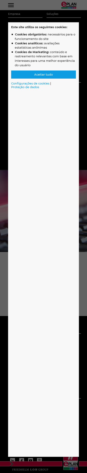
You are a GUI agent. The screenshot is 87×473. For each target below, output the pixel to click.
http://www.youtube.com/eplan (30, 460)
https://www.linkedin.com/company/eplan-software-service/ (12, 460)
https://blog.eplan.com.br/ (39, 460)
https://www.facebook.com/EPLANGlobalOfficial (21, 460)
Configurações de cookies (30, 83)
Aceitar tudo (43, 74)
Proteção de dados (25, 87)
